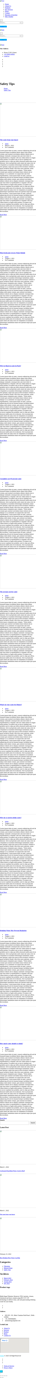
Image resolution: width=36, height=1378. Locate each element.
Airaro (2, 1356)
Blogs (7, 11)
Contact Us (3, 26)
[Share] (4, 1375)
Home (7, 4)
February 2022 (8, 1280)
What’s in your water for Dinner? (11, 704)
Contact (7, 13)
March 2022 (7, 1278)
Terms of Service (9, 1366)
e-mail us (6, 56)
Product (6, 1332)
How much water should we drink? (11, 1043)
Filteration (7, 1266)
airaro (6, 144)
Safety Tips (7, 90)
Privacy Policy (8, 1368)
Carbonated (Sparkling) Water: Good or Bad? (12, 1171)
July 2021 (7, 1283)
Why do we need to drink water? (10, 817)
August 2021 (8, 1282)
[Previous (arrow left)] (1, 1377)
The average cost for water (8, 592)
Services (6, 1330)
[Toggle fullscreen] (2, 1375)
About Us (8, 6)
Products (7, 8)
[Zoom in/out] (1, 1375)
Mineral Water (8, 1268)
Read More (3, 214)
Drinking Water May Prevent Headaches (13, 930)
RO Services (9, 9)
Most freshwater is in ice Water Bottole (12, 253)
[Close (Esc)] (6, 1375)
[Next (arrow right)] (2, 1377)
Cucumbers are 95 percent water (10, 479)
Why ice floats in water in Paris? (10, 366)
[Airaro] (2, 1)
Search (2, 1120)
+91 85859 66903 (9, 54)
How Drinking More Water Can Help (10, 1258)
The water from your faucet (9, 140)
